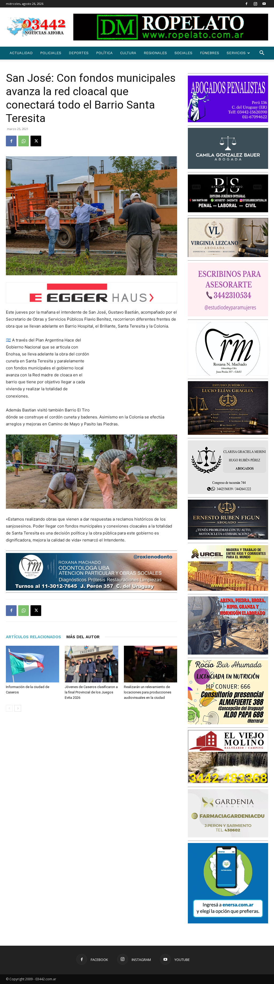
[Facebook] (246, 4)
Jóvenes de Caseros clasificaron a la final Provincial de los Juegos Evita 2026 (91, 692)
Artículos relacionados (33, 636)
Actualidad (21, 53)
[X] (36, 141)
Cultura (128, 53)
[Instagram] (255, 4)
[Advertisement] (137, 371)
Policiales (50, 53)
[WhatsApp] (23, 141)
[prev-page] (9, 708)
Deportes (79, 53)
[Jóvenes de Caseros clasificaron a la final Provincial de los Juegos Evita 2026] (91, 664)
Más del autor (83, 636)
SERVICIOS (236, 53)
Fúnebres (209, 53)
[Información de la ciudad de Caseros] (32, 664)
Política (104, 53)
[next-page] (17, 708)
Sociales (183, 53)
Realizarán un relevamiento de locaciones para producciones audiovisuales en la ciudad (147, 692)
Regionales (155, 53)
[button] (261, 53)
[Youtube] (264, 4)
